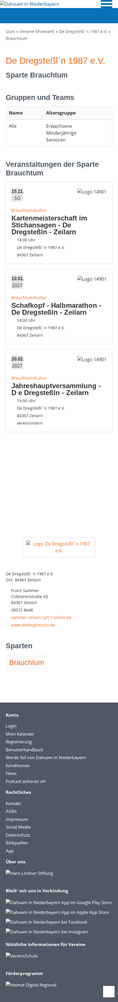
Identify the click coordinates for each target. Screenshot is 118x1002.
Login (11, 726)
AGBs (11, 811)
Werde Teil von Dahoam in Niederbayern (46, 757)
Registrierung (19, 741)
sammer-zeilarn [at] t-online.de (41, 617)
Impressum (17, 819)
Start (10, 31)
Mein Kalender (20, 734)
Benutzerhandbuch (24, 750)
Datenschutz (18, 835)
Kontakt (13, 803)
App (10, 851)
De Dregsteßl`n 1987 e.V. (83, 31)
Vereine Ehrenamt (37, 31)
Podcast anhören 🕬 (26, 781)
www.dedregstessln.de (33, 625)
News (11, 773)
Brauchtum (16, 38)
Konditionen (18, 765)
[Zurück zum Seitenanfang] (109, 991)
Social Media (18, 827)
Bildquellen (17, 843)
